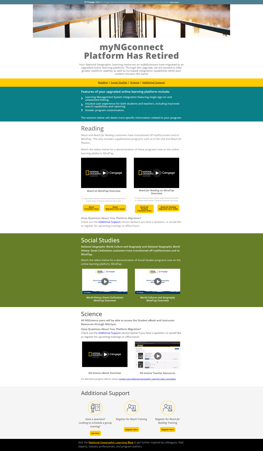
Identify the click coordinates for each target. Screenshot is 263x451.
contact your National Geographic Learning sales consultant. (147, 379)
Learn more (174, 2)
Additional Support (153, 82)
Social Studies (119, 82)
